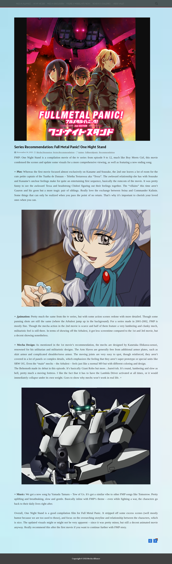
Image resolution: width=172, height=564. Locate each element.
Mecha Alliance (23, 4)
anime (81, 152)
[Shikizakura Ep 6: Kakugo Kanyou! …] (155, 540)
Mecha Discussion (55, 4)
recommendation (107, 152)
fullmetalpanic (91, 152)
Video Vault (118, 4)
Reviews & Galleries (102, 4)
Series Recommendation (63, 152)
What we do (39, 4)
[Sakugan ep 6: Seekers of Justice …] (150, 540)
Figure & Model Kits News (78, 4)
